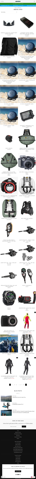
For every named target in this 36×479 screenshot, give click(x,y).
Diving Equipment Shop (18, 433)
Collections (19, 7)
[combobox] (33, 477)
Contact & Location (18, 455)
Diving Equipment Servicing (18, 450)
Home (16, 7)
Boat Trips (18, 435)
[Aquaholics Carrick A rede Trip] (6, 399)
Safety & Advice (18, 444)
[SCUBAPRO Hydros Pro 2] (6, 406)
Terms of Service (18, 461)
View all (18, 393)
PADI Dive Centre (18, 432)
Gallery (18, 438)
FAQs (18, 463)
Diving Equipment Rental (18, 452)
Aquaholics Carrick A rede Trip (19, 397)
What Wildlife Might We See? (18, 449)
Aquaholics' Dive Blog (18, 436)
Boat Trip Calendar (18, 441)
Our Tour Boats (18, 443)
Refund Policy (18, 458)
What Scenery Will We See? (18, 447)
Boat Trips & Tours (18, 446)
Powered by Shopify (18, 478)
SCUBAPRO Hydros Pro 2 (18, 404)
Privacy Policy (18, 456)
